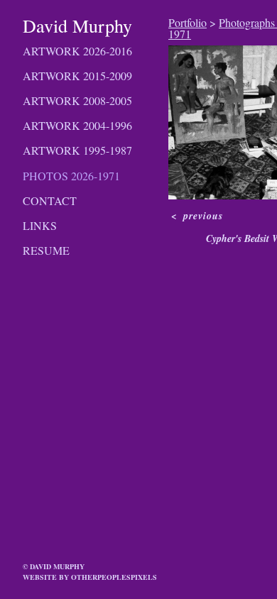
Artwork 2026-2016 (77, 50)
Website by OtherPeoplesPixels (90, 577)
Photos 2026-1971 (71, 175)
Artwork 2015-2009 (77, 75)
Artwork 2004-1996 (77, 125)
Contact (50, 200)
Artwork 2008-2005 (77, 100)
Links (40, 225)
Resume (46, 250)
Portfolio (187, 22)
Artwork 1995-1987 (77, 150)
